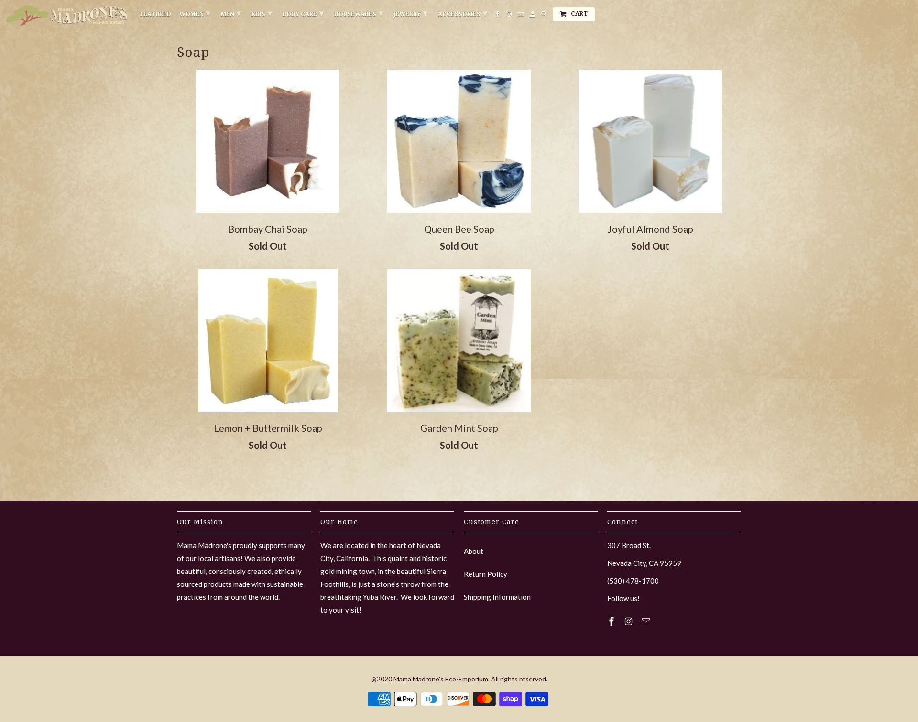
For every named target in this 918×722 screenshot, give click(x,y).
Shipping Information (497, 597)
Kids (261, 13)
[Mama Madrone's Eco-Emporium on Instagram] (629, 621)
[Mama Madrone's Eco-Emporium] (67, 16)
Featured (155, 14)
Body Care (303, 13)
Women (194, 13)
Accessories (462, 13)
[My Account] (533, 16)
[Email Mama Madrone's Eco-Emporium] (647, 621)
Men (231, 13)
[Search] (544, 16)
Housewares (358, 13)
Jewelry (410, 13)
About (473, 551)
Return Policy (485, 574)
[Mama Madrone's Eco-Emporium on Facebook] (612, 621)
